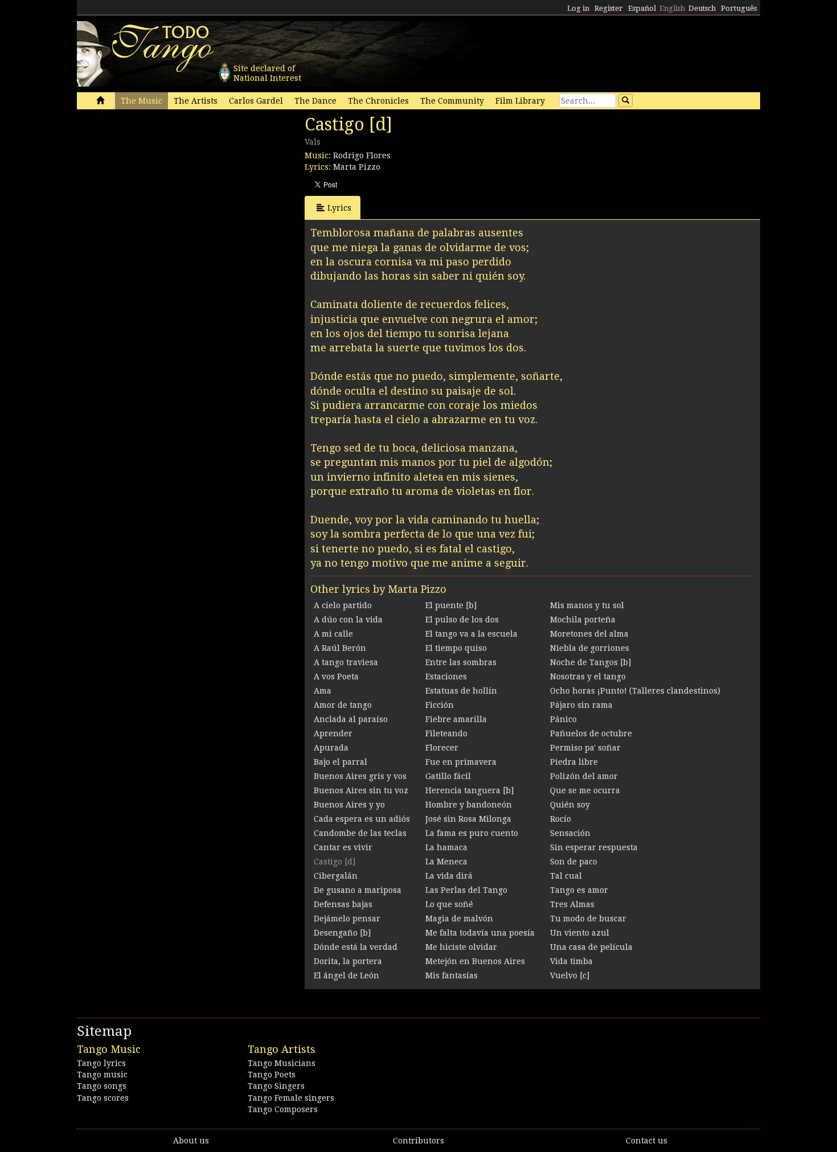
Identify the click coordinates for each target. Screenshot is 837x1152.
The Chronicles (378, 100)
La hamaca (446, 847)
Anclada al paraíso (351, 719)
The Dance (315, 100)
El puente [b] (451, 605)
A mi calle (333, 633)
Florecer (441, 747)
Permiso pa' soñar (585, 747)
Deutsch (702, 8)
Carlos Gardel (256, 100)
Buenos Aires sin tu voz (361, 790)
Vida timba (571, 961)
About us (191, 1140)
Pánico (563, 719)
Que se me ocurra (585, 790)
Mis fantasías (451, 975)
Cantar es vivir (343, 847)
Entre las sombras (461, 662)
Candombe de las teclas (360, 833)
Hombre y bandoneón (468, 804)
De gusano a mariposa (357, 890)
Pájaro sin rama (581, 705)
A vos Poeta (336, 676)
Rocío (560, 818)
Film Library (520, 100)
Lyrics (339, 207)
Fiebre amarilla (456, 719)
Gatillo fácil (448, 776)
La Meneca (446, 861)
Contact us (646, 1140)
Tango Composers (283, 1109)
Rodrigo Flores (362, 155)
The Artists (196, 100)
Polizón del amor (584, 776)
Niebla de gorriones (589, 648)
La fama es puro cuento (471, 833)
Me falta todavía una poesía (480, 932)
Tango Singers (276, 1085)
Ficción (439, 705)
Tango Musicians (281, 1063)
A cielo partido (343, 605)
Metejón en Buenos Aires (475, 961)
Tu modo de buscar (588, 918)
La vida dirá (449, 875)
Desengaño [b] (342, 932)
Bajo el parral (340, 761)
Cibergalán (336, 875)
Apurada (331, 747)
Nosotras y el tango (588, 676)
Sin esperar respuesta (594, 847)
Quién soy (570, 804)
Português (739, 8)
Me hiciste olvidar (461, 947)
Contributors (418, 1140)
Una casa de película (591, 947)
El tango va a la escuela (471, 633)
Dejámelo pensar (347, 918)
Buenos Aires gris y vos (360, 776)
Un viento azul (579, 932)
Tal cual (566, 875)
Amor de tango (343, 705)
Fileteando (446, 733)
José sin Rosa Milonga (468, 818)
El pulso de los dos (462, 619)
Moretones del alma (589, 633)
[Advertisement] (162, 192)
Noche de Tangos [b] (590, 662)
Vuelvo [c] (569, 975)
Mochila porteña (583, 619)
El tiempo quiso (456, 648)
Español (642, 8)
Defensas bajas (343, 904)
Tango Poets (272, 1074)
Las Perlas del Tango (466, 890)
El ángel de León (346, 975)
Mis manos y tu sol (587, 605)
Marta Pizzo (356, 166)
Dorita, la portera (348, 961)
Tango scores (103, 1097)
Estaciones (446, 676)
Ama (322, 690)
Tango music (102, 1074)
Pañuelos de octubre (591, 733)
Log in (578, 8)
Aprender (333, 733)
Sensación (570, 833)
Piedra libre (574, 761)
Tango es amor (579, 890)
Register (608, 8)
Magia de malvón (459, 918)
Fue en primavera (461, 761)
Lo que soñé (449, 904)
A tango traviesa (346, 662)
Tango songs (101, 1085)
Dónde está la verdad (355, 947)
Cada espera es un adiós (362, 818)
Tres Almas (572, 904)
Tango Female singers (291, 1097)
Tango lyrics (101, 1063)
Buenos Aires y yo (349, 804)
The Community (452, 100)
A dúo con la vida (348, 619)
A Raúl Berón (340, 648)
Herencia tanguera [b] (469, 790)
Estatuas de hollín (461, 690)
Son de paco (573, 861)
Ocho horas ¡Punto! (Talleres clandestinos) (635, 690)
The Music (141, 100)
